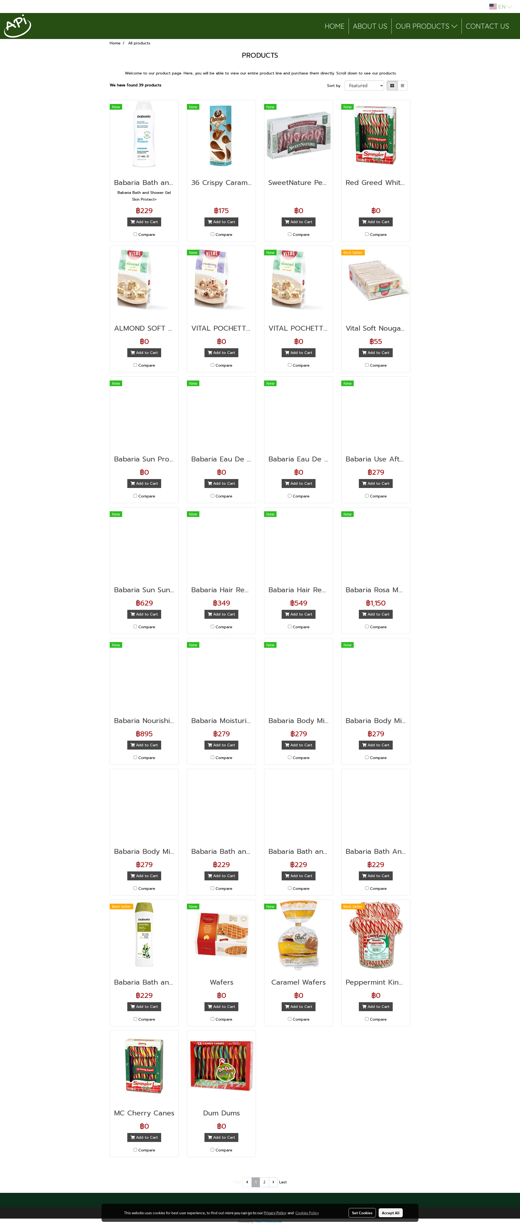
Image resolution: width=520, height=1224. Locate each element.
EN (502, 6)
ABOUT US (370, 26)
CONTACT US (487, 26)
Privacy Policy (275, 1212)
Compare (146, 234)
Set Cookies (362, 1212)
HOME (334, 26)
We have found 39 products (135, 85)
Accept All (390, 1212)
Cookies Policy (307, 1212)
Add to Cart (146, 222)
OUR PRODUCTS (423, 26)
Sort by (335, 86)
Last (283, 1182)
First (237, 1182)
